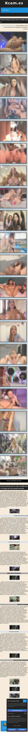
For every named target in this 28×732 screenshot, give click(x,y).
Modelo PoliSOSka (6, 75)
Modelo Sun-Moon (6, 254)
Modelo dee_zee (5, 164)
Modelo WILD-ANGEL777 (7, 209)
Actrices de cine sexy (10, 25)
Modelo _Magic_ (5, 454)
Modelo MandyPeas (6, 53)
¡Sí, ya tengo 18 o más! (17, 710)
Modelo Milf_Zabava (6, 187)
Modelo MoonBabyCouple (7, 410)
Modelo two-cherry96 (6, 231)
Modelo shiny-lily (5, 298)
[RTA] (25, 713)
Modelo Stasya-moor (6, 276)
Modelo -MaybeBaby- (6, 97)
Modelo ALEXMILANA (7, 142)
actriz (10, 498)
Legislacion (19, 725)
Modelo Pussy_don (6, 321)
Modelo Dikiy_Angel (6, 120)
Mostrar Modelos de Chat (14, 480)
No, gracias (12, 729)
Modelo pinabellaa (6, 432)
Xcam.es (3, 25)
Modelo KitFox (5, 343)
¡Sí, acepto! (22, 729)
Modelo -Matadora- (6, 365)
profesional (13, 523)
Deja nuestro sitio (10, 713)
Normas (14, 725)
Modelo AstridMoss (6, 477)
